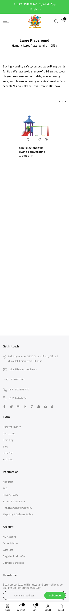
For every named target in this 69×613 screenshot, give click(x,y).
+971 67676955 (17, 398)
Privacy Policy (10, 494)
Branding (8, 439)
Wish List (8, 549)
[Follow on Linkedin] (25, 406)
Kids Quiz (8, 459)
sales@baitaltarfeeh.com (22, 369)
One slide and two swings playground (32, 150)
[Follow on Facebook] (4, 406)
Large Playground (34, 45)
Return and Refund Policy (17, 507)
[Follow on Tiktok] (52, 406)
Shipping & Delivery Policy (18, 514)
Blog (5, 446)
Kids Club (8, 453)
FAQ (5, 488)
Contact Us (9, 433)
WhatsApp (49, 4)
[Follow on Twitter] (11, 406)
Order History (11, 543)
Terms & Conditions (14, 501)
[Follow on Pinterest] (32, 406)
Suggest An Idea (12, 426)
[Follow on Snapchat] (38, 406)
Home (15, 45)
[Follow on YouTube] (45, 406)
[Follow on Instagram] (18, 406)
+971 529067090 (14, 379)
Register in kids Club (14, 556)
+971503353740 (27, 4)
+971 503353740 (18, 389)
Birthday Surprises (13, 562)
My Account (9, 536)
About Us (8, 481)
